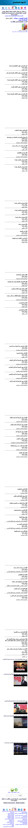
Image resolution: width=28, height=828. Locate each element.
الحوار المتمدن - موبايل (20, 18)
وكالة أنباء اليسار (11, 815)
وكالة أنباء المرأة (11, 813)
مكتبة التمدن (24, 819)
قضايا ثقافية (24, 69)
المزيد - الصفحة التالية (15, 792)
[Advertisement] (14, 47)
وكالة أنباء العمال (11, 817)
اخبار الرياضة (11, 819)
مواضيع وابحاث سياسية (21, 142)
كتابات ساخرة (24, 493)
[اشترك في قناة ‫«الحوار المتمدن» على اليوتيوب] (14, 15)
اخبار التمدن (11, 823)
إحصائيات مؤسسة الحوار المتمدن (21, 815)
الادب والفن (24, 134)
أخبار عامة (12, 812)
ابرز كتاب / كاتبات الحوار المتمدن (21, 817)
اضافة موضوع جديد (23, 822)
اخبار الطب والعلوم (10, 822)
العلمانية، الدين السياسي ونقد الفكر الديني (17, 521)
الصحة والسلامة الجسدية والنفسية (19, 442)
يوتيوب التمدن (24, 818)
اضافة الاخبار (25, 823)
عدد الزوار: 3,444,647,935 (22, 820)
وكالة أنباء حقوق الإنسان (9, 818)
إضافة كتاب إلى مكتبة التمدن (8, 826)
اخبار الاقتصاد (11, 820)
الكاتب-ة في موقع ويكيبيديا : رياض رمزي (19, 31)
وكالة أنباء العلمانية (10, 816)
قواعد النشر (25, 816)
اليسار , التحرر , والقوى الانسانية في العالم (17, 585)
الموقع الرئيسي (22, 20)
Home (9, 792)
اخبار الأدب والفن (11, 814)
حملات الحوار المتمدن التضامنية (21, 824)
